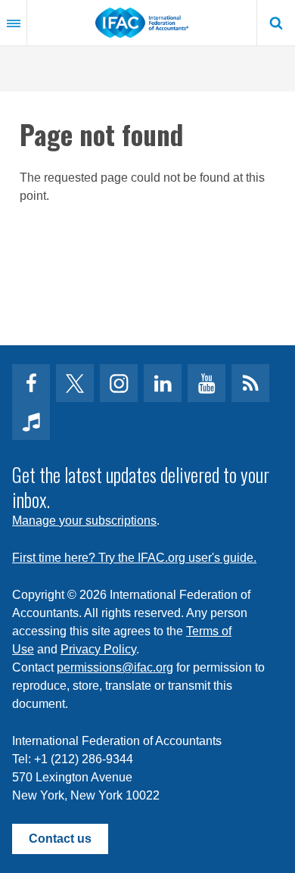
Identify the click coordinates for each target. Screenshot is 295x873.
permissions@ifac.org (115, 667)
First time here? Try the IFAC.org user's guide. (134, 557)
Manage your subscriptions (84, 520)
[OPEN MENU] (13, 22)
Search (276, 22)
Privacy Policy (98, 649)
